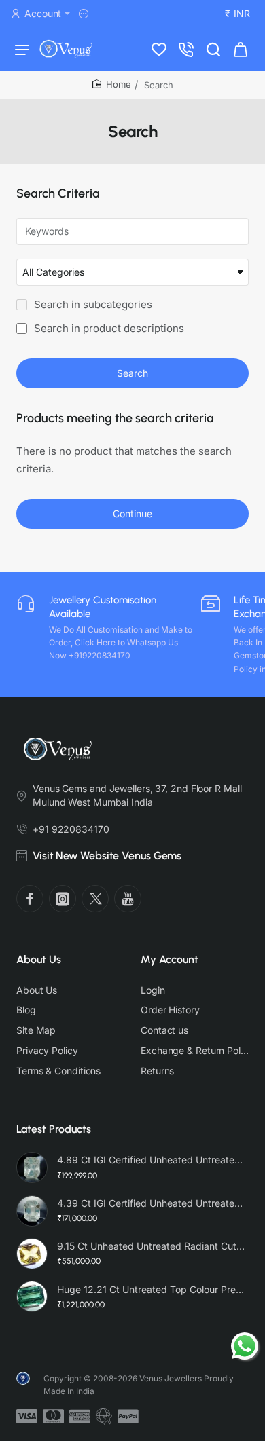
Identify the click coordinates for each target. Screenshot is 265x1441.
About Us (38, 959)
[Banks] (104, 1416)
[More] (85, 13)
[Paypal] (128, 1416)
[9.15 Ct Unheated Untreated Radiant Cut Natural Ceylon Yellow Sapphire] (32, 1253)
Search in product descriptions (107, 328)
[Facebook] (29, 898)
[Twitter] (95, 898)
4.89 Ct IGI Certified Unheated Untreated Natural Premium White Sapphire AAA (151, 1159)
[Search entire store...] (213, 49)
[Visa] (26, 1416)
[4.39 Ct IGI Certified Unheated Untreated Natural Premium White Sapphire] (32, 1211)
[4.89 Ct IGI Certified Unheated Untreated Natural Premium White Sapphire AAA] (32, 1167)
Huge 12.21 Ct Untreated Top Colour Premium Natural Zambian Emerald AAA (151, 1289)
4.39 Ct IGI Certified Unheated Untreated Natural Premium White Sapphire (151, 1203)
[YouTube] (127, 898)
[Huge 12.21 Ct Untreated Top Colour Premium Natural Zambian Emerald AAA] (32, 1296)
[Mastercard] (53, 1416)
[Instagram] (62, 898)
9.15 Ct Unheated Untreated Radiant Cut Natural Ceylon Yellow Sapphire (151, 1246)
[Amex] (79, 1416)
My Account (169, 959)
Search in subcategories (91, 304)
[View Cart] (240, 49)
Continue (132, 513)
